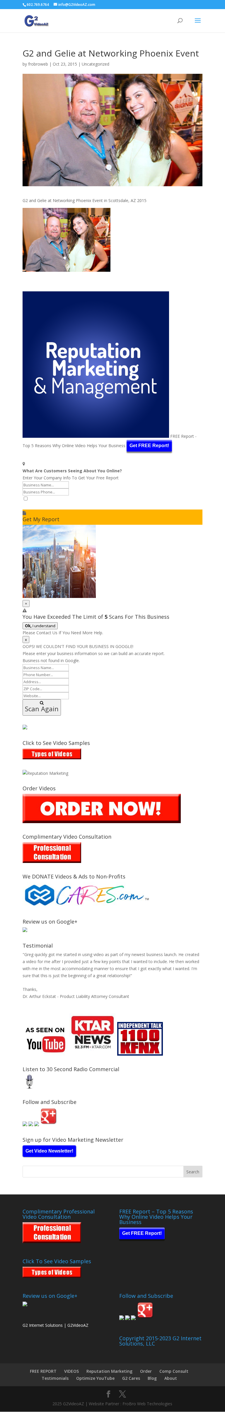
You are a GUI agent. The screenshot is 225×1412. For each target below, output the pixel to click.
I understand (40, 625)
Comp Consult (173, 1371)
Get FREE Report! (149, 445)
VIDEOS (71, 1371)
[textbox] (112, 506)
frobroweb (38, 64)
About (170, 1378)
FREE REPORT (43, 1371)
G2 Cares (131, 1378)
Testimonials (55, 1378)
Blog (152, 1378)
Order (146, 1371)
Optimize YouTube (95, 1378)
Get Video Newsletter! (49, 1150)
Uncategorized (95, 64)
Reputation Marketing (109, 1371)
